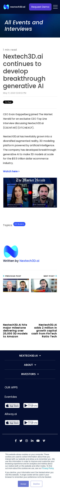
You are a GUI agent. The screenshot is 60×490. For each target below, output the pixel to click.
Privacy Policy (48, 468)
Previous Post (13, 276)
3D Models (19, 224)
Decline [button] (36, 483)
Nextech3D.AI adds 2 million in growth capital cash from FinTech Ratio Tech (44, 330)
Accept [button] (23, 483)
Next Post (49, 276)
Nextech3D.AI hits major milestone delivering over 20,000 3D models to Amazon (15, 330)
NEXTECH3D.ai (28, 355)
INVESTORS (28, 374)
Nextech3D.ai (29, 261)
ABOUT (28, 365)
